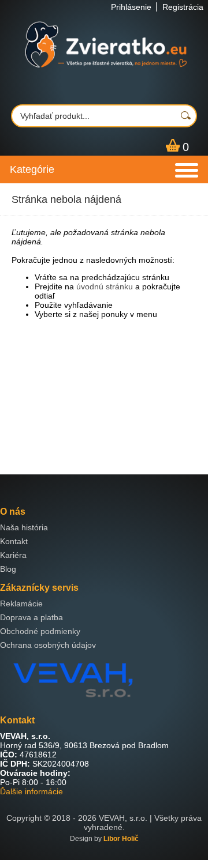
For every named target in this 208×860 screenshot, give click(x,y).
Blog (8, 569)
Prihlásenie (131, 7)
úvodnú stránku (104, 286)
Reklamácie (21, 603)
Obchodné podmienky (40, 631)
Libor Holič (121, 839)
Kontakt (14, 541)
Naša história (24, 527)
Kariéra (13, 555)
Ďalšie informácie (31, 791)
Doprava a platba (31, 617)
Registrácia (182, 7)
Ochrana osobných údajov (48, 645)
